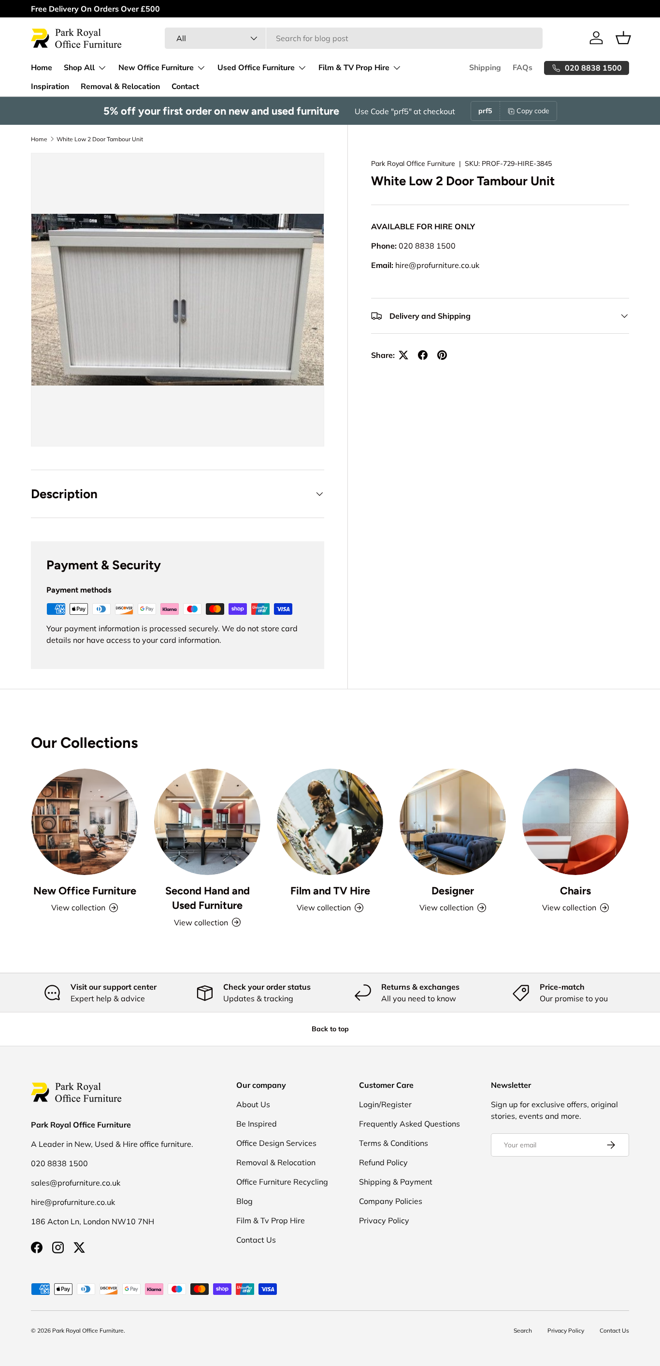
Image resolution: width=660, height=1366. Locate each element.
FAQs (522, 67)
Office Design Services (276, 1143)
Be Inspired (256, 1123)
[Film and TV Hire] (330, 822)
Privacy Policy (384, 1220)
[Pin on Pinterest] (442, 355)
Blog (244, 1201)
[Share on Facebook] (422, 355)
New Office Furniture (156, 67)
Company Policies (390, 1201)
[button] (623, 37)
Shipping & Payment (395, 1182)
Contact (185, 86)
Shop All (79, 67)
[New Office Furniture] (84, 822)
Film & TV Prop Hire (353, 67)
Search (523, 1330)
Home (41, 67)
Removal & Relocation (120, 86)
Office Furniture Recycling (282, 1182)
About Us (253, 1104)
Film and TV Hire (330, 890)
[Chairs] (575, 822)
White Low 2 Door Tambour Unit (100, 139)
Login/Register (385, 1104)
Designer (452, 890)
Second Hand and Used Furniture (207, 898)
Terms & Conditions (393, 1143)
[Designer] (453, 822)
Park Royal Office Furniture (413, 163)
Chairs (575, 890)
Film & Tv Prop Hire (270, 1220)
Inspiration (50, 86)
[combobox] (353, 38)
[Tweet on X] (403, 355)
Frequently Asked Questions (409, 1123)
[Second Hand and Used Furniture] (207, 822)
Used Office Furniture (256, 67)
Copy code (533, 110)
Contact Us (256, 1240)
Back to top (330, 1028)
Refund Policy (383, 1162)
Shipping (485, 67)
